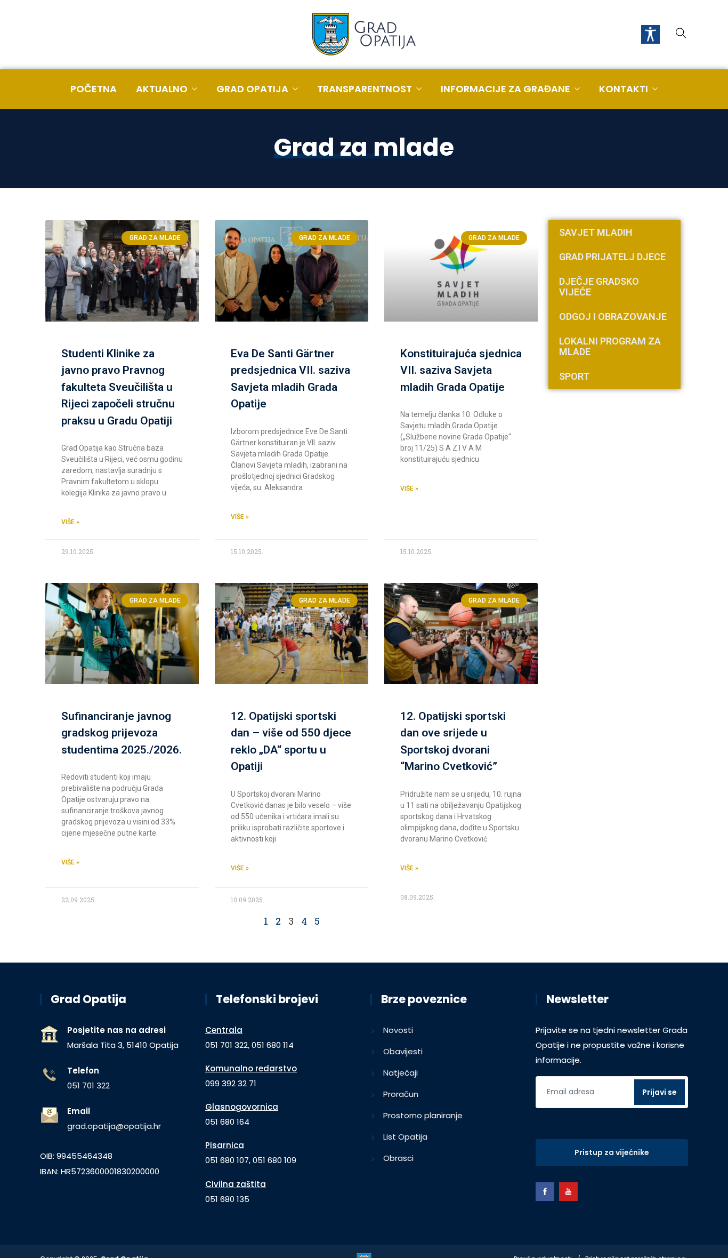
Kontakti (623, 88)
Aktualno (162, 88)
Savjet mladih (596, 232)
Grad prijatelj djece (612, 256)
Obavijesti (403, 1051)
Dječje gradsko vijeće (599, 287)
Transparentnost (364, 88)
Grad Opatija (252, 88)
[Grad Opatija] (364, 35)
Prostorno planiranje (423, 1115)
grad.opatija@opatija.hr (114, 1126)
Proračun (400, 1094)
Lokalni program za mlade (610, 346)
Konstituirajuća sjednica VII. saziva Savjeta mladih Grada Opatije (461, 370)
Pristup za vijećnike (612, 1152)
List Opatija (405, 1136)
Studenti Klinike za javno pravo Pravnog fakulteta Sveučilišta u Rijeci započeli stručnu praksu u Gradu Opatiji (118, 387)
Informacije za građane (505, 88)
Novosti (398, 1030)
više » (70, 522)
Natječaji (400, 1072)
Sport (574, 376)
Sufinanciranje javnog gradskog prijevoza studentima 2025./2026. (121, 733)
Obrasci (398, 1158)
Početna (93, 88)
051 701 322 (88, 1085)
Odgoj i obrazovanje (613, 316)
